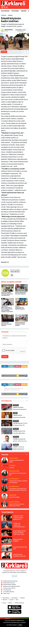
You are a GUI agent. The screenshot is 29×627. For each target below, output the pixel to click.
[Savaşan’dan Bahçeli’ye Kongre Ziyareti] (7, 318)
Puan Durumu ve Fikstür (9, 588)
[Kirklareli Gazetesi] (13, 3)
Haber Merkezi (15, 271)
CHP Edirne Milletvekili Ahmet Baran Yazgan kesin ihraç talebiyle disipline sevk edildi (7, 309)
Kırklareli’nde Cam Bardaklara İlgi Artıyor (19, 432)
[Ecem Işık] (4, 465)
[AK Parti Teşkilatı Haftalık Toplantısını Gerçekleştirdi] (7, 288)
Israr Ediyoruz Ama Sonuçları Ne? (17, 474)
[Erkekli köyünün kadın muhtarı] (14, 41)
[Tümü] (27, 401)
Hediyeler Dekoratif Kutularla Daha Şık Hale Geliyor (20, 408)
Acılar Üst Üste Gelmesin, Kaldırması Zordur (16, 504)
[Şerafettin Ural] (4, 504)
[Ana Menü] (7, 7)
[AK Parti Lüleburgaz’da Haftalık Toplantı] (21, 301)
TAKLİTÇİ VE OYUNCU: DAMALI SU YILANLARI (18, 481)
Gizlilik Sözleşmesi (19, 602)
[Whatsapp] (16, 576)
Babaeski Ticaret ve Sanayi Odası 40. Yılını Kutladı (20, 424)
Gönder (4, 356)
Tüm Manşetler (7, 589)
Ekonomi (16, 436)
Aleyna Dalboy (14, 478)
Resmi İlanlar (5, 11)
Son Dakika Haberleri (8, 591)
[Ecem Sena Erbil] (4, 473)
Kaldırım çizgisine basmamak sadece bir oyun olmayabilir (19, 416)
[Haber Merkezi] (5, 273)
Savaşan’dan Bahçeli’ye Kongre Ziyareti (6, 324)
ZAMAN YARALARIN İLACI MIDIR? (16, 461)
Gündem (23, 11)
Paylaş (4, 51)
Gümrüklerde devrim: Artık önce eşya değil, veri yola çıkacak (20, 440)
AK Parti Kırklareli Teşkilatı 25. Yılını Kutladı (20, 324)
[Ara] (4, 7)
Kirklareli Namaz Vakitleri (9, 584)
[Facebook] (13, 576)
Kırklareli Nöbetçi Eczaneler (10, 581)
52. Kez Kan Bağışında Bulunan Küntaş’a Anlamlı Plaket (20, 448)
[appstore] (14, 607)
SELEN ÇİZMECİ (13, 458)
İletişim (10, 602)
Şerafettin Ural (14, 502)
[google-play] (14, 612)
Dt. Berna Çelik (14, 486)
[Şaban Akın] (4, 496)
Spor (17, 599)
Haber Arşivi (6, 593)
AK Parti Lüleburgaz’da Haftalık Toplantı (20, 308)
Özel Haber (15, 11)
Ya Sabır (12, 467)
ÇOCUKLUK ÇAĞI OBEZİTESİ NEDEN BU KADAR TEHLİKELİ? (18, 489)
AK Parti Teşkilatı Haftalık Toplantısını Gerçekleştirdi (7, 294)
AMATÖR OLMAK (14, 497)
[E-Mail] (11, 275)
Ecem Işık (12, 465)
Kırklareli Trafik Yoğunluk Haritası (11, 586)
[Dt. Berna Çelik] (4, 488)
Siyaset (10, 15)
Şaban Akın (12, 495)
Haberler (3, 15)
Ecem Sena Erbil (14, 471)
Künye (4, 602)
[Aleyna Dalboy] (4, 480)
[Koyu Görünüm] (2, 7)
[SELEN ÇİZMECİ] (4, 460)
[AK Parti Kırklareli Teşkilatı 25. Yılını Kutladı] (21, 318)
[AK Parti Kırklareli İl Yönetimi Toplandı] (21, 288)
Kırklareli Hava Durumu (9, 582)
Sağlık (15, 412)
